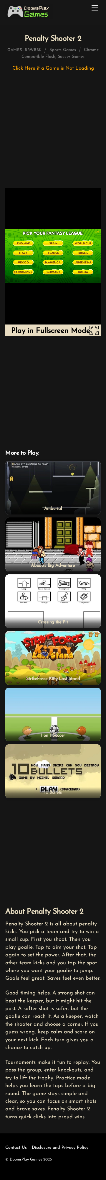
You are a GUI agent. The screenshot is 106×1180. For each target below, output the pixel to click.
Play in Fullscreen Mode (50, 331)
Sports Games (62, 50)
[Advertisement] (53, 132)
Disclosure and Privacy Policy (60, 1147)
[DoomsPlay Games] (29, 17)
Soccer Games (71, 57)
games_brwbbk (24, 50)
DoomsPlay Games (26, 1159)
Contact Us (16, 1147)
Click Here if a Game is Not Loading (53, 68)
